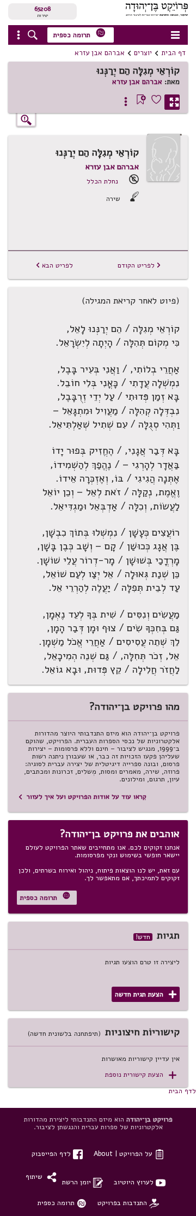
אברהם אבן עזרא (100, 53)
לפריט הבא (54, 265)
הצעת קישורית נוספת (140, 1075)
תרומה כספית (79, 33)
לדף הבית (182, 1090)
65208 (42, 8)
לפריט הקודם (139, 265)
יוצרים (143, 53)
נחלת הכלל (102, 181)
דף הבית (173, 53)
